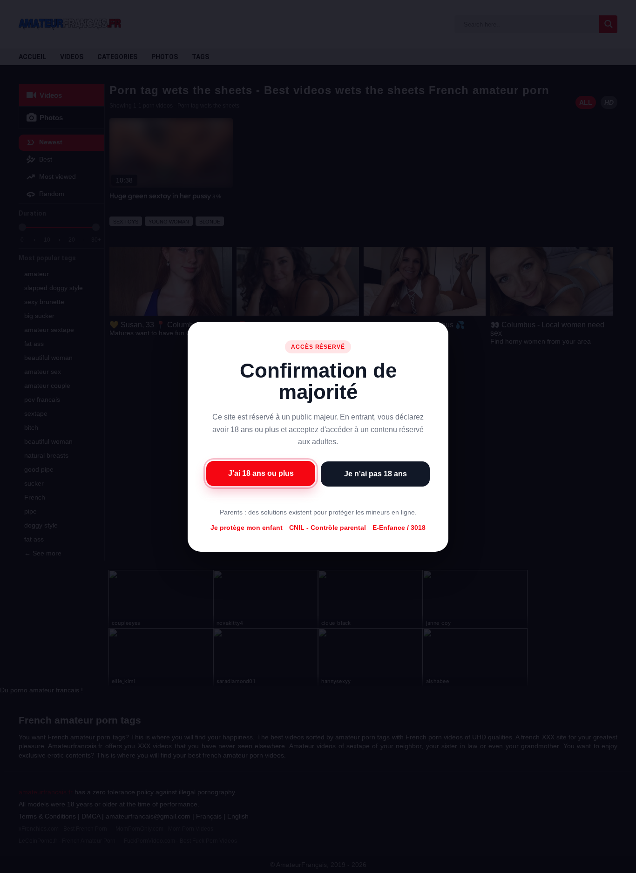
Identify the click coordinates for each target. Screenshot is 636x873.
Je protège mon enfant (246, 527)
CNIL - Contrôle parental (327, 527)
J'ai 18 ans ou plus (261, 473)
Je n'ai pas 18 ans (375, 473)
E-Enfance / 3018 (399, 527)
